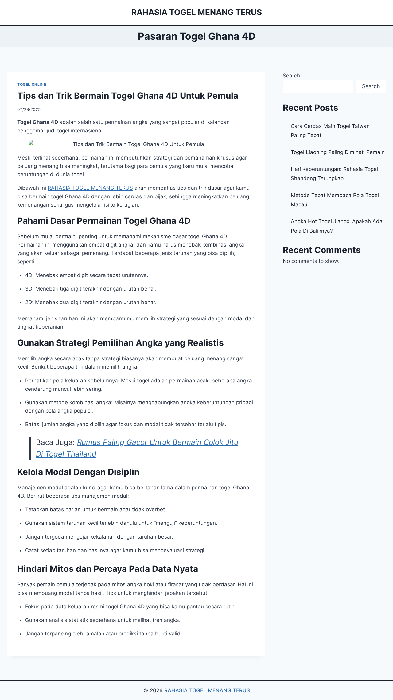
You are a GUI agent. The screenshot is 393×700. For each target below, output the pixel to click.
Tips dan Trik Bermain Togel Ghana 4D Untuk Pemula (127, 95)
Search (291, 76)
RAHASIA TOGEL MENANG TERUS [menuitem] (90, 188)
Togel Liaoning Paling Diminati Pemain (338, 152)
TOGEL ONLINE (31, 84)
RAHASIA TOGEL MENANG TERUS (207, 690)
